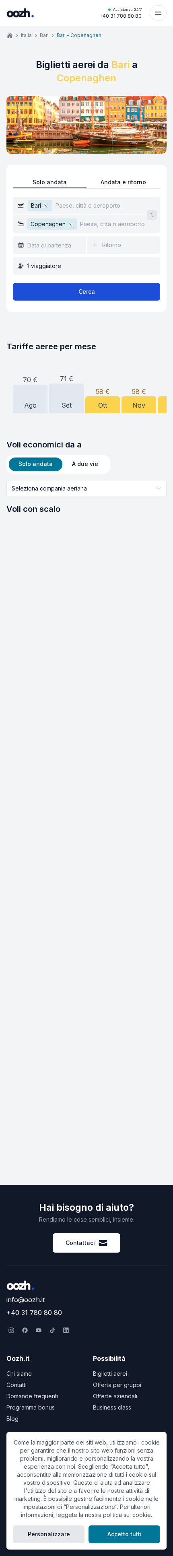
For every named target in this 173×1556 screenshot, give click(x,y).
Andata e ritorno (123, 182)
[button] (86, 205)
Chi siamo (19, 1373)
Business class (112, 1407)
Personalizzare (49, 1534)
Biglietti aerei (110, 1373)
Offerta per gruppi (117, 1384)
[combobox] (86, 488)
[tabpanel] (86, 497)
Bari (44, 35)
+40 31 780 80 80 (120, 13)
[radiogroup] (86, 182)
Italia (26, 35)
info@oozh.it (25, 1300)
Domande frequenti (32, 1396)
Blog (12, 1418)
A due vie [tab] (85, 463)
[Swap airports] (152, 215)
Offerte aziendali (115, 1396)
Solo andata (50, 182)
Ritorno (111, 244)
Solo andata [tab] (36, 463)
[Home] (9, 35)
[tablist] (58, 464)
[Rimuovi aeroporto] (46, 205)
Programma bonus (30, 1407)
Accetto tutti (124, 1534)
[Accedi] (158, 13)
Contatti (16, 1384)
